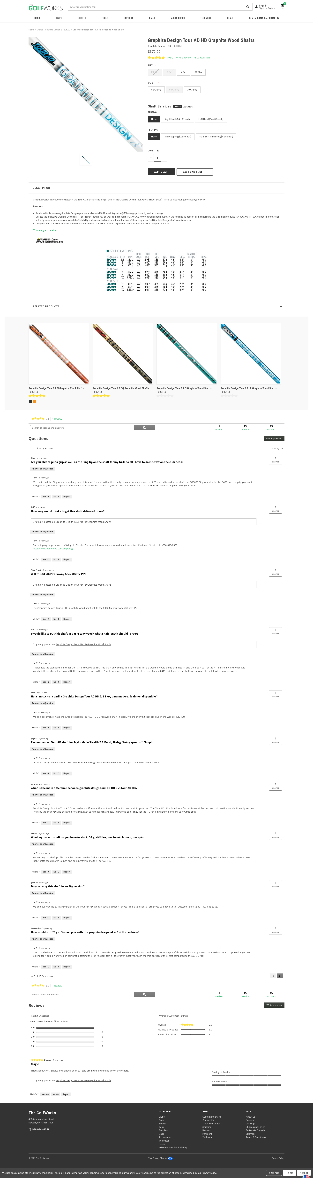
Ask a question (202, 57)
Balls (152, 18)
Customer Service (211, 1116)
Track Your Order (211, 1123)
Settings (274, 1173)
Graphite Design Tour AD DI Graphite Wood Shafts (56, 388)
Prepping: (153, 129)
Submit (248, 7)
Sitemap (250, 1134)
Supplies (129, 18)
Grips (59, 18)
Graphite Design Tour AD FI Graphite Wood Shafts (184, 388)
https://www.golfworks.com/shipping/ (53, 548)
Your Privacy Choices (158, 1158)
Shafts (82, 18)
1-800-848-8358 (40, 1129)
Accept (304, 1173)
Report (66, 496)
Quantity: (153, 150)
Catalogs (250, 1123)
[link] (38, 418)
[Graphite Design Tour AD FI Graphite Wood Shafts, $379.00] (186, 354)
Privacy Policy (278, 1158)
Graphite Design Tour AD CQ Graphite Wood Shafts (121, 388)
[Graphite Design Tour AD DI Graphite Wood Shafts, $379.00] (59, 354)
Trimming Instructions (45, 230)
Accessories (178, 18)
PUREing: (153, 112)
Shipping (206, 1127)
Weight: (152, 83)
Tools (104, 18)
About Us (250, 1116)
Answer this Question (42, 469)
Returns (206, 1130)
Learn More (188, 107)
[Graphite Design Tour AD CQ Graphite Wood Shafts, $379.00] (123, 354)
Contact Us (208, 1120)
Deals (230, 18)
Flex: (151, 65)
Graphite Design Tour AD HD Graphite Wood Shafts (83, 521)
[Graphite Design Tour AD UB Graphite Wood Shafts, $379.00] (251, 354)
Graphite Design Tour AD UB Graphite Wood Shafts (249, 388)
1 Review (58, 419)
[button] (156, 187)
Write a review (183, 57)
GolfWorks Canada (255, 1130)
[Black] (30, 401)
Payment (207, 1134)
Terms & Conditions (256, 1137)
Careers (250, 1120)
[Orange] (34, 401)
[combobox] (160, 7)
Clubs (37, 18)
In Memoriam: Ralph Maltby (264, 18)
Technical (205, 18)
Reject (289, 1173)
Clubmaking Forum (255, 1127)
